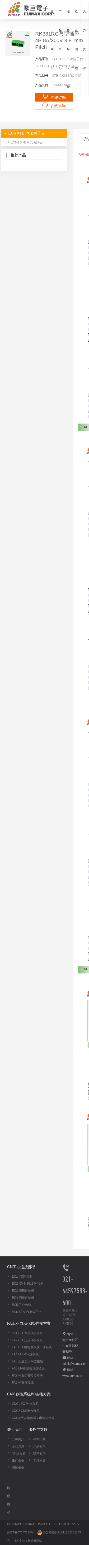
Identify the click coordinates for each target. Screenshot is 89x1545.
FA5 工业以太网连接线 (27, 1361)
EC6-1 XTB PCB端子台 (26, 142)
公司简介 (17, 1439)
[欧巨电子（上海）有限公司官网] (30, 8)
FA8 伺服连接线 (22, 1382)
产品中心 (60, 39)
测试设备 (17, 1467)
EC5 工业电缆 (21, 1305)
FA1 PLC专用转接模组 (27, 1333)
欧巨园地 (76, 39)
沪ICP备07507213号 (20, 1532)
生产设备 (17, 1460)
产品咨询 (39, 1446)
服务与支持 (68, 49)
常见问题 (39, 1460)
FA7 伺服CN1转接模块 (27, 1375)
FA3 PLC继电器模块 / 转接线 (31, 1347)
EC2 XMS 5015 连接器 (27, 1283)
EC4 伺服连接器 (22, 1298)
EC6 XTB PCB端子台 (26, 1312)
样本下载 (39, 1439)
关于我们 (52, 39)
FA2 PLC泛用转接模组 (27, 1340)
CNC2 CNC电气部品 (25, 1411)
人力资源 (84, 39)
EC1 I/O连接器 (21, 1276)
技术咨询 (39, 1453)
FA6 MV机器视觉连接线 (28, 1368)
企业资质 (17, 1446)
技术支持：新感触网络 (28, 1540)
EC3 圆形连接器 (22, 1290)
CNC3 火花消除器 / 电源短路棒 (33, 1418)
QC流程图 (18, 1453)
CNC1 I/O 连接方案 (24, 1404)
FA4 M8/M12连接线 (25, 1354)
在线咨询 (58, 106)
